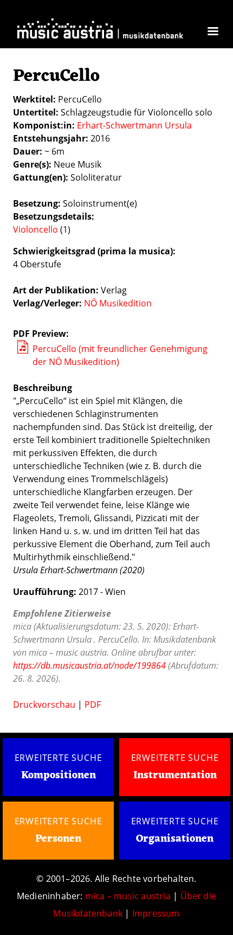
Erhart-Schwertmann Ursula (134, 125)
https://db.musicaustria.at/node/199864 (89, 665)
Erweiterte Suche (58, 758)
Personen (58, 839)
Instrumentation (175, 775)
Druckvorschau (44, 704)
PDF (93, 704)
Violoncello (35, 229)
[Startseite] (100, 30)
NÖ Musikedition (118, 303)
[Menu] (212, 32)
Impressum (156, 913)
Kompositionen (58, 776)
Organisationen (174, 839)
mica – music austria (128, 896)
